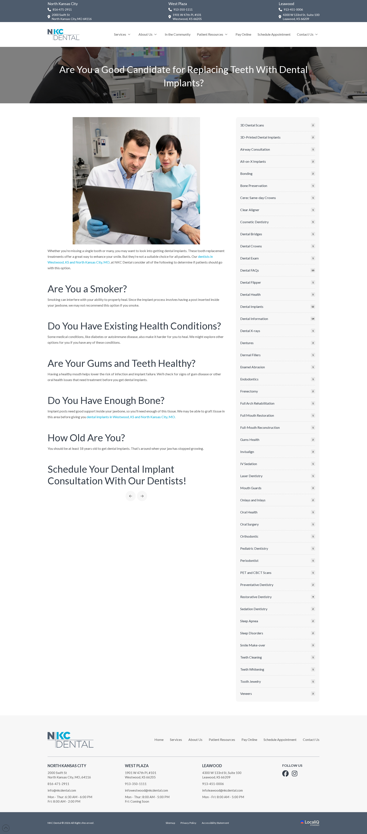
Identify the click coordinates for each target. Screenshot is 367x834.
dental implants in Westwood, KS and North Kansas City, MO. (131, 417)
